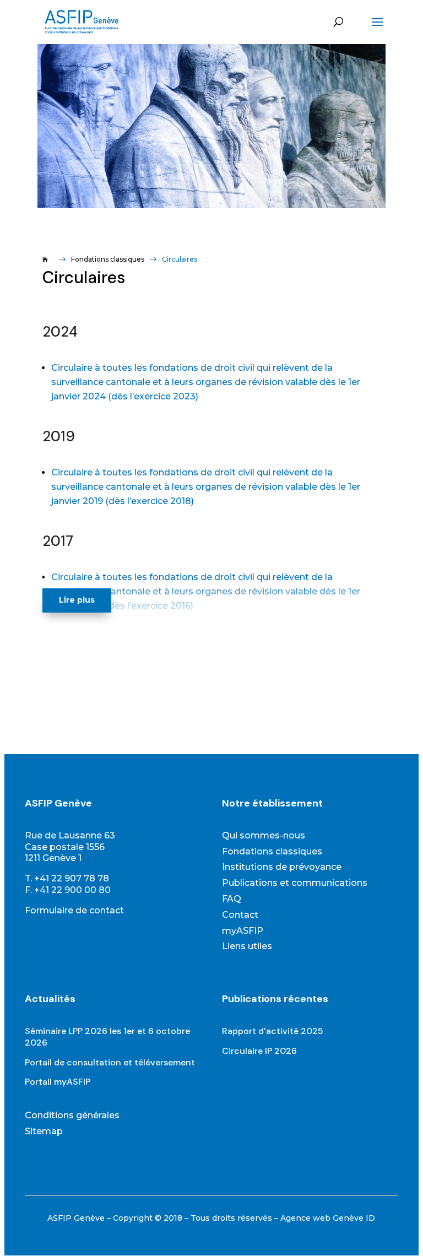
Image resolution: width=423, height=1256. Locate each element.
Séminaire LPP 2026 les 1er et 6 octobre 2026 (107, 1036)
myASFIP (242, 930)
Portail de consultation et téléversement (110, 1062)
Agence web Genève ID (327, 1218)
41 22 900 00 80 (75, 890)
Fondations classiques (272, 851)
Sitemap (44, 1131)
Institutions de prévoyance (281, 867)
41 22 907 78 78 (74, 878)
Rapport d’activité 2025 (272, 1031)
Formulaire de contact (74, 910)
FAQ (231, 899)
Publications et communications (294, 883)
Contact (240, 914)
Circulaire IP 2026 (259, 1051)
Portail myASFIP (57, 1081)
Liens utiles (247, 946)
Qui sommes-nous (263, 835)
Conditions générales (72, 1115)
